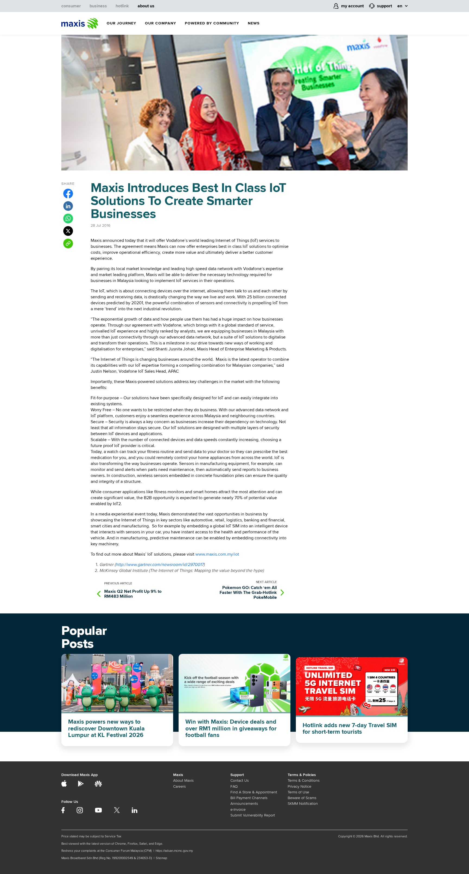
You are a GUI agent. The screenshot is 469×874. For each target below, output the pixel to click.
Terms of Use (298, 792)
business (98, 6)
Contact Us (239, 780)
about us (146, 6)
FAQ (234, 786)
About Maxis (183, 780)
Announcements (244, 803)
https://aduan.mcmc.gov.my (174, 851)
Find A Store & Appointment (253, 792)
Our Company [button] (160, 23)
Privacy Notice (299, 786)
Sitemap (161, 858)
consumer (71, 6)
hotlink (122, 6)
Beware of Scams (302, 798)
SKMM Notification (303, 803)
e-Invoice (238, 809)
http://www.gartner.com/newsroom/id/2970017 (160, 564)
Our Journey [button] (121, 23)
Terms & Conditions (303, 780)
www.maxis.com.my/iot (217, 554)
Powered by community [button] (212, 23)
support (384, 6)
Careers (179, 786)
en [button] (399, 6)
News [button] (253, 23)
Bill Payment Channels (248, 798)
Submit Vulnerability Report (252, 815)
